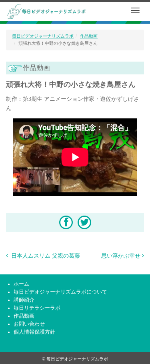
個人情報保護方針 (34, 332)
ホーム (21, 284)
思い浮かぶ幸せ (120, 256)
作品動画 (89, 36)
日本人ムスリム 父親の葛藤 (45, 256)
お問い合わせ (29, 324)
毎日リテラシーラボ (37, 308)
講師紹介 (24, 300)
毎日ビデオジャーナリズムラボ (43, 36)
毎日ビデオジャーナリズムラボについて (60, 292)
